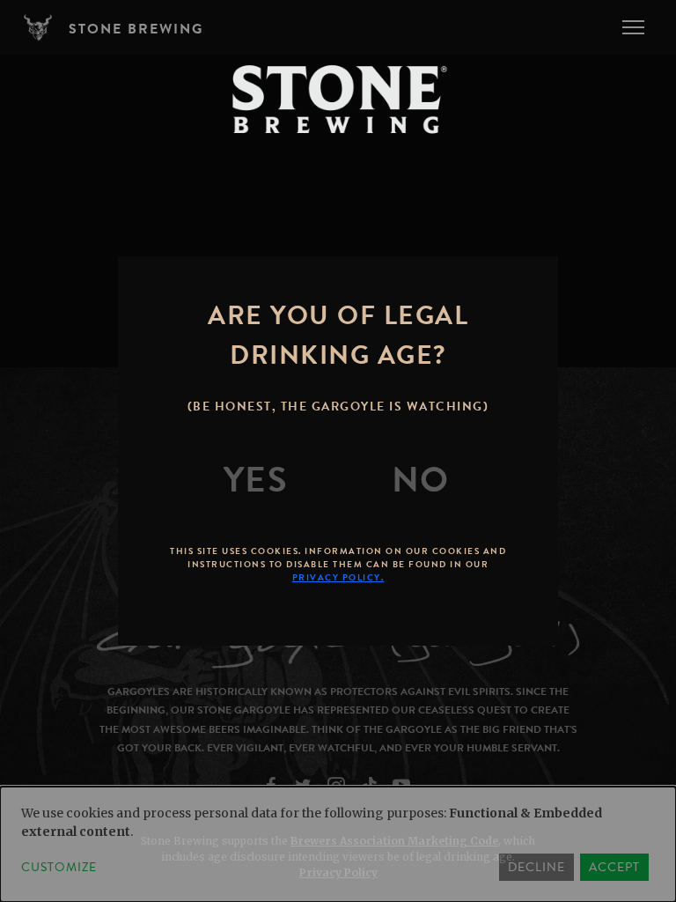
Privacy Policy (338, 872)
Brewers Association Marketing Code (394, 840)
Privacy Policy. (338, 577)
